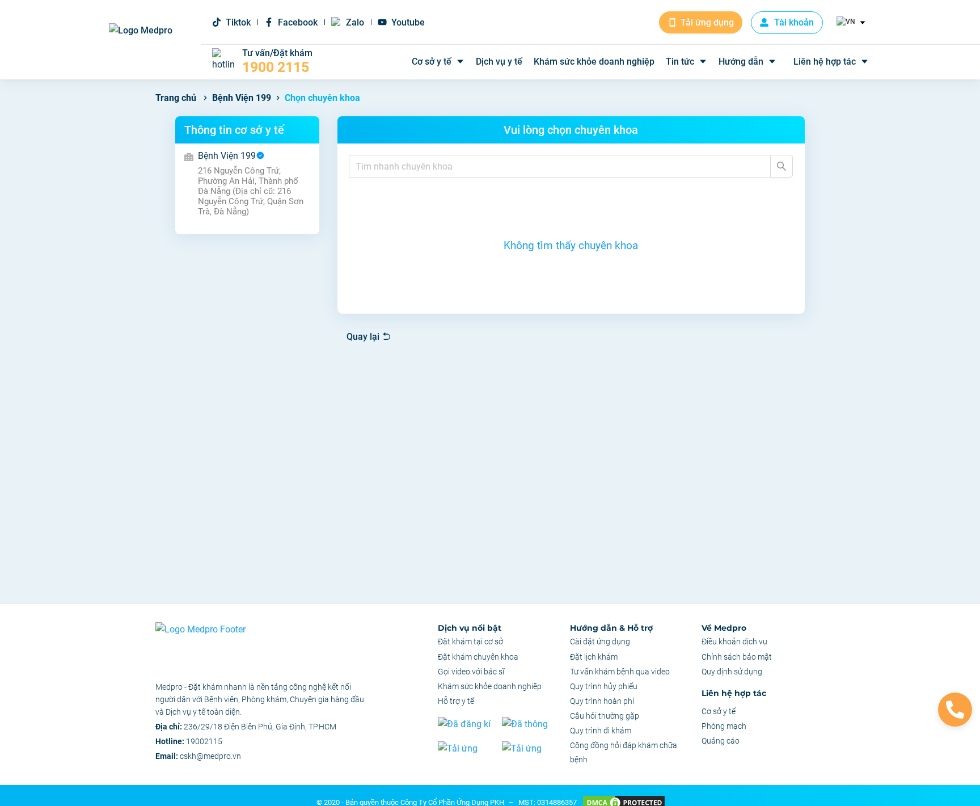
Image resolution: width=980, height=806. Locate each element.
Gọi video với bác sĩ (471, 671)
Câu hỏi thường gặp (604, 715)
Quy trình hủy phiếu (603, 686)
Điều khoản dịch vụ (734, 641)
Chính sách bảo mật (737, 656)
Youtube (408, 22)
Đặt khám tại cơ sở (470, 641)
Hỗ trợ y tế (456, 701)
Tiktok (238, 22)
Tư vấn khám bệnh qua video (620, 671)
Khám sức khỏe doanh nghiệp (594, 61)
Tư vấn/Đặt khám (277, 61)
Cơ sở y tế (431, 61)
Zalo (355, 22)
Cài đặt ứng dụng (600, 641)
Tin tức (680, 61)
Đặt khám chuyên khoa (478, 656)
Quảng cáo (721, 740)
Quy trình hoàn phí (602, 701)
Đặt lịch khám (594, 656)
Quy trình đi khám (600, 730)
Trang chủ (175, 97)
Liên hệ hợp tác (824, 61)
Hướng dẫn (741, 61)
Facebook (298, 22)
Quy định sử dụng (732, 671)
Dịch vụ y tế (499, 61)
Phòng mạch (724, 726)
